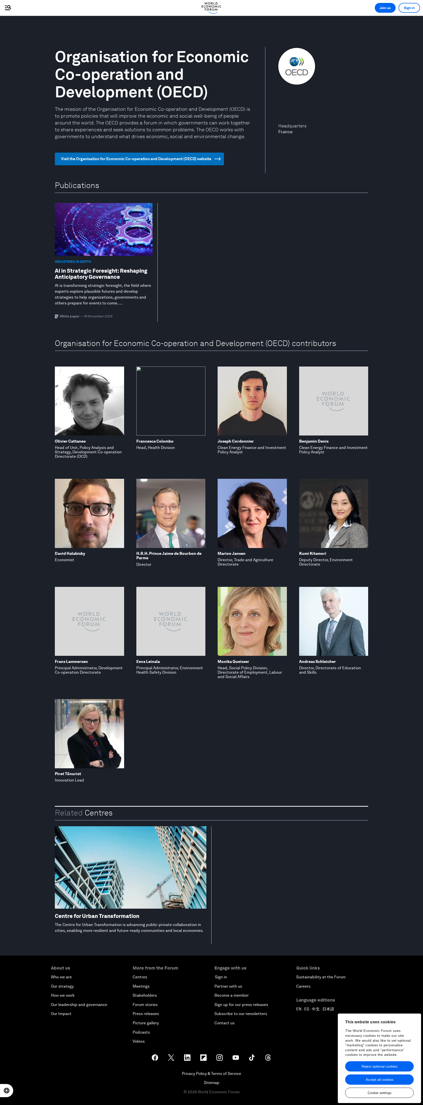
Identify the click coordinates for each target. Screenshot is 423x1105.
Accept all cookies (379, 1080)
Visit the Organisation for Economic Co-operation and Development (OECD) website (136, 158)
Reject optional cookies (379, 1066)
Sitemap (211, 1082)
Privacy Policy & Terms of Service (211, 1073)
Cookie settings (379, 1093)
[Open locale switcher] (6, 1090)
